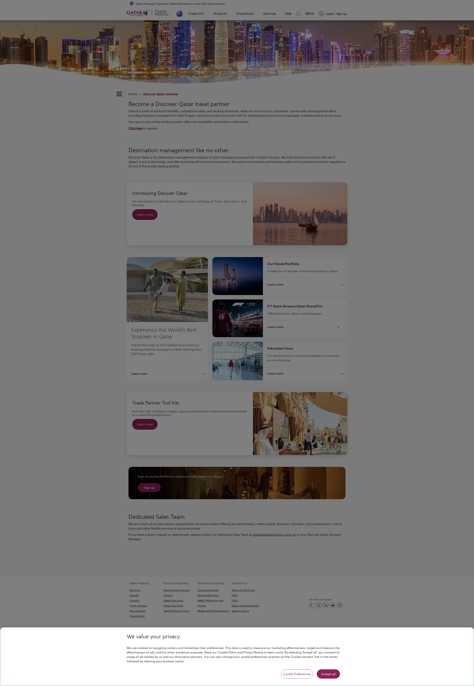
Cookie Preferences (297, 674)
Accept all (328, 674)
